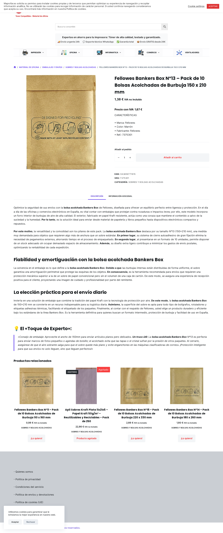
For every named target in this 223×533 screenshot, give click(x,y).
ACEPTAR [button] (213, 6)
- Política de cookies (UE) (28, 502)
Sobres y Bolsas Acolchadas (146, 182)
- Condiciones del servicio (29, 486)
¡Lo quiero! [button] (36, 438)
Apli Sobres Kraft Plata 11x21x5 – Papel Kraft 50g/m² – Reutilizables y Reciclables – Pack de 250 (86, 415)
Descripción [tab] (97, 196)
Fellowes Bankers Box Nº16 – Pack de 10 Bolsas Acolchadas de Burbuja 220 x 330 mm (136, 413)
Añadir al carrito (173, 157)
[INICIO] (15, 67)
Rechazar (30, 522)
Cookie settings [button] (196, 6)
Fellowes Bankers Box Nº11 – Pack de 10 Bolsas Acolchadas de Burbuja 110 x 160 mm (36, 413)
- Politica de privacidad (27, 479)
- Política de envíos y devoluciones (34, 494)
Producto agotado (86, 438)
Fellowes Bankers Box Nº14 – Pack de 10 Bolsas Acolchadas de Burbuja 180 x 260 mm (186, 413)
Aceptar (15, 522)
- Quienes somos (23, 471)
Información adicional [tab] (120, 196)
